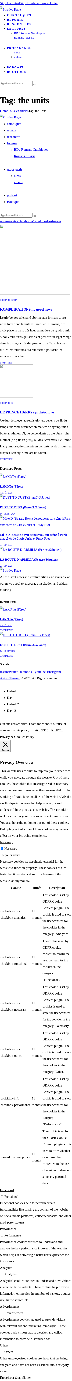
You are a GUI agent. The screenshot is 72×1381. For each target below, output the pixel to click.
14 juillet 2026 (7, 514)
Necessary (10, 848)
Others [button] (4, 1345)
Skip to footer (48, 3)
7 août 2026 (6, 493)
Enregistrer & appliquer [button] (15, 1377)
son (15, 300)
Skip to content (10, 3)
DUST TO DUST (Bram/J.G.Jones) (23, 507)
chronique (6, 300)
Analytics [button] (6, 1268)
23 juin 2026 (6, 545)
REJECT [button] (57, 730)
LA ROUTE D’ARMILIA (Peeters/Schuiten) (29, 559)
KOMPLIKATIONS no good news (26, 309)
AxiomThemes (10, 678)
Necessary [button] (6, 842)
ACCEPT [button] (41, 730)
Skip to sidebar (29, 3)
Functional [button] (7, 1190)
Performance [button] (8, 1229)
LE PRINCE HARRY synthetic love (27, 412)
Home (4, 111)
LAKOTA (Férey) (11, 486)
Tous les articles (18, 111)
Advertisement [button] (9, 1306)
